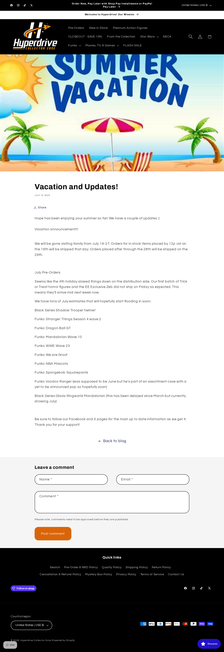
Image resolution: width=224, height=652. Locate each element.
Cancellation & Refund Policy (60, 574)
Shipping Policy (137, 567)
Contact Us (176, 574)
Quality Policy (112, 567)
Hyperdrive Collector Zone (35, 640)
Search (55, 567)
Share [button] (42, 207)
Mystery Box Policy (98, 574)
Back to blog (114, 441)
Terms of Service (152, 574)
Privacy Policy (126, 574)
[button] (149, 36)
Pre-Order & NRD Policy (81, 567)
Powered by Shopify (63, 640)
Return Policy (161, 567)
